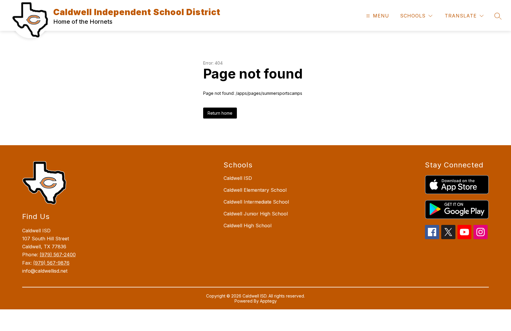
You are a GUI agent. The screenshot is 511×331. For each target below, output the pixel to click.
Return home (220, 113)
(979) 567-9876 (51, 263)
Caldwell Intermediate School (256, 202)
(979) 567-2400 (58, 255)
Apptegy (268, 300)
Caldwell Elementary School (255, 190)
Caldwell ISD (238, 178)
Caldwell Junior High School (256, 214)
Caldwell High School (247, 225)
